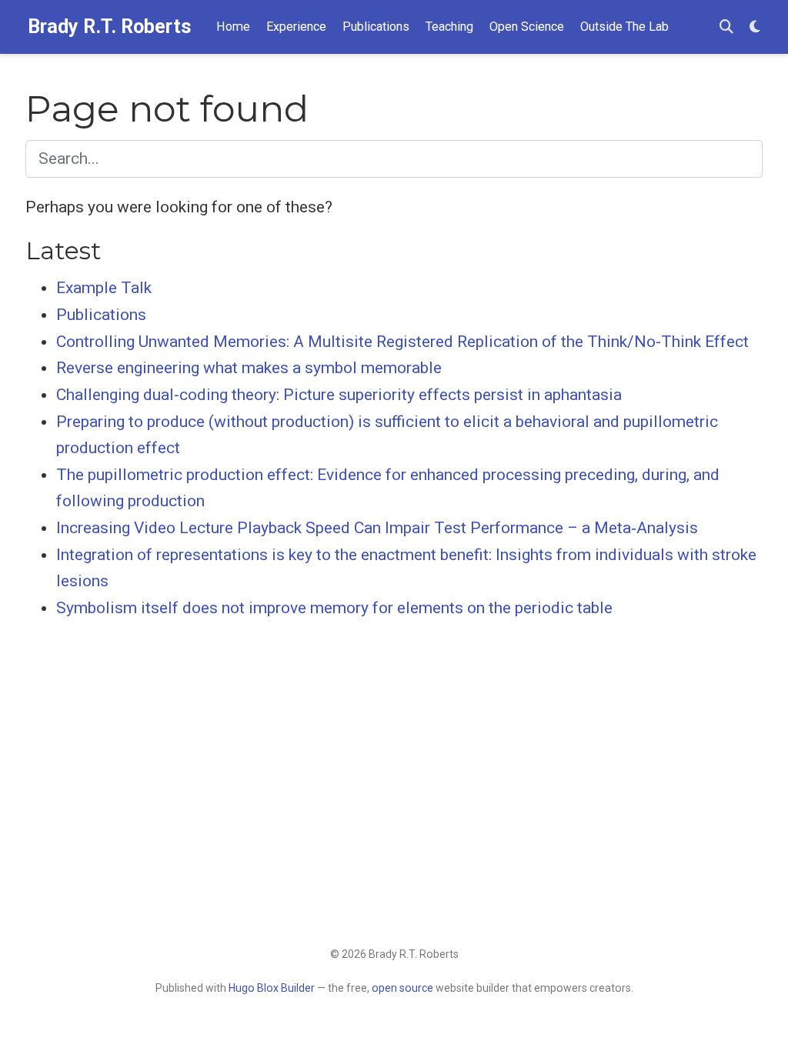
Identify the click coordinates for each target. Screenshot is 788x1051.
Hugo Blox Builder (272, 988)
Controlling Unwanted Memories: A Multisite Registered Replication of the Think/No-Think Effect (402, 341)
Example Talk (104, 288)
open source (402, 988)
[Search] (726, 27)
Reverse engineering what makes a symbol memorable (249, 368)
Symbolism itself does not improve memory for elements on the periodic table (334, 608)
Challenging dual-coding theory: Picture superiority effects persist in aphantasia (339, 394)
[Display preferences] (755, 27)
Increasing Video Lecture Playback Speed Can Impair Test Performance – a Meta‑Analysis (377, 528)
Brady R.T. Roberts (110, 26)
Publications (101, 314)
